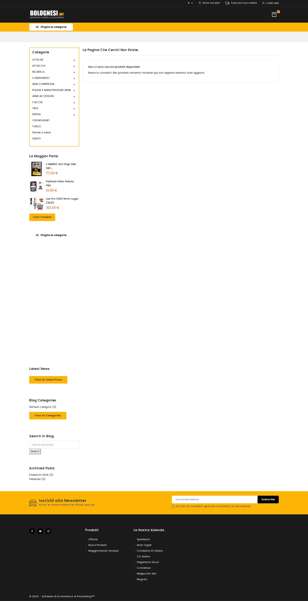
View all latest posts (48, 380)
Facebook (32, 531)
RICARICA (38, 72)
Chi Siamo (143, 556)
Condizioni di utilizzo (150, 551)
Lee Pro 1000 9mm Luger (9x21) (62, 201)
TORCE (36, 126)
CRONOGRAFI (40, 120)
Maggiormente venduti (103, 551)
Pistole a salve (41, 132)
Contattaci (144, 568)
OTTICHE (37, 60)
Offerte (93, 539)
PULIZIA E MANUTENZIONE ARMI (51, 90)
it (10, 358)
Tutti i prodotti (42, 217)
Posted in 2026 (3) (41, 475)
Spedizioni (143, 539)
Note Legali (144, 545)
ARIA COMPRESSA (43, 84)
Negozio (142, 579)
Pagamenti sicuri (148, 562)
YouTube (40, 531)
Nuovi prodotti (97, 545)
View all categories (48, 415)
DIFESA (36, 114)
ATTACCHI (38, 66)
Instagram (48, 531)
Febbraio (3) (37, 479)
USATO (36, 138)
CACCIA (37, 102)
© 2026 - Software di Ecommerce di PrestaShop (61, 596)
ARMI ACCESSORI (43, 96)
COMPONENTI (40, 78)
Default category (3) (42, 407)
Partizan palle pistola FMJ (60, 183)
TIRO (35, 108)
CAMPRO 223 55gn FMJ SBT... (61, 166)
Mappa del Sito (146, 573)
